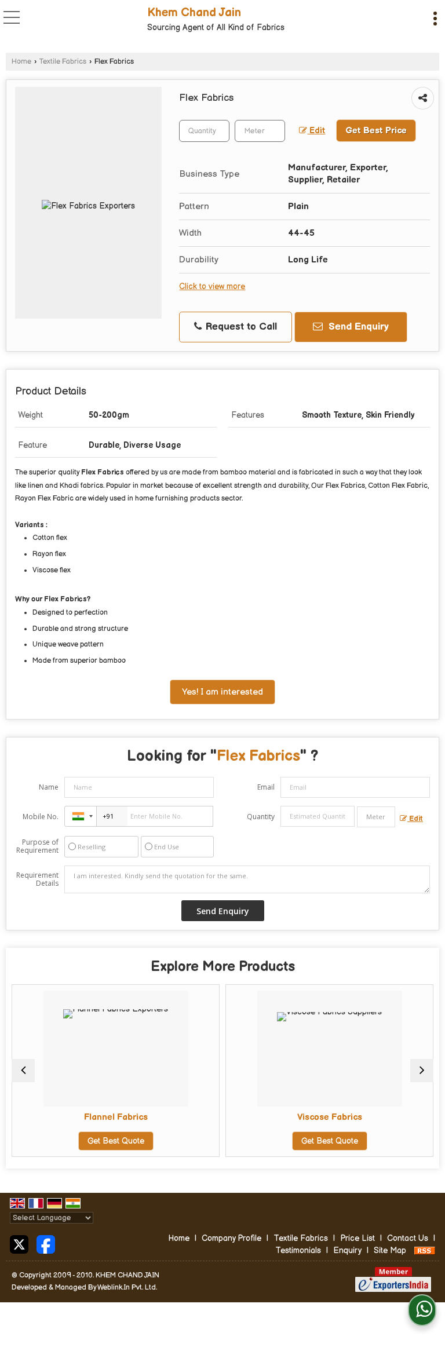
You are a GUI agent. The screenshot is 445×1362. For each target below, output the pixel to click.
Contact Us (407, 1238)
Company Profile (231, 1238)
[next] (421, 1070)
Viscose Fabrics (329, 1117)
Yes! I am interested (222, 692)
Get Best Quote (115, 1141)
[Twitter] (19, 1243)
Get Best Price (376, 130)
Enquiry (347, 1250)
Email (266, 787)
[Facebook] (46, 1243)
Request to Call (240, 327)
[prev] (23, 1070)
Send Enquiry (357, 327)
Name (49, 787)
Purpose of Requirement (37, 846)
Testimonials (298, 1250)
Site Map (390, 1250)
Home (21, 61)
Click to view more (212, 286)
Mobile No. (41, 816)
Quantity (261, 816)
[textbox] (260, 131)
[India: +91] (80, 816)
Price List (357, 1238)
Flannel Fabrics (116, 1117)
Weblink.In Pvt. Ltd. (127, 1287)
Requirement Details (37, 879)
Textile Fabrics (62, 61)
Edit (316, 131)
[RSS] (424, 1250)
